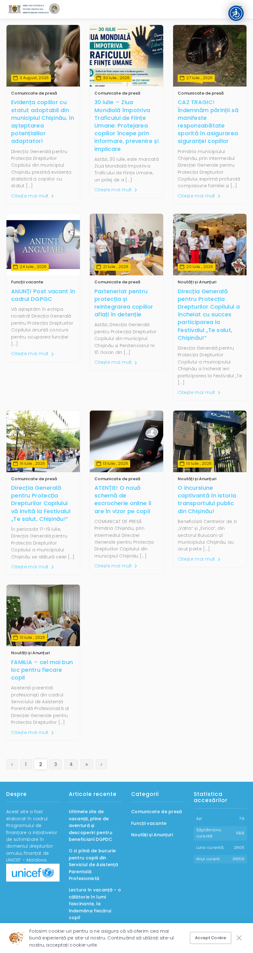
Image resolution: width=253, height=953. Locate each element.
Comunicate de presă (34, 93)
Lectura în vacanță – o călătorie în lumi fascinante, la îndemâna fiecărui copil (95, 904)
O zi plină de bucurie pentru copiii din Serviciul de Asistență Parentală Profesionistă (93, 865)
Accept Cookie (210, 938)
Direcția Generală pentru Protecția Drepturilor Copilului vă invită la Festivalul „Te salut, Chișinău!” (40, 503)
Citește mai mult (30, 196)
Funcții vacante (27, 282)
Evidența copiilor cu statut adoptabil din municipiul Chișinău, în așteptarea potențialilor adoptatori (42, 121)
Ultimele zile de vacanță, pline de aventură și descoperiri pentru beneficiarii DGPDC (90, 825)
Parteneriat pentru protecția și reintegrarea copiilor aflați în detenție (123, 302)
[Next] (87, 764)
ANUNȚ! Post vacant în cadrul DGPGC (43, 295)
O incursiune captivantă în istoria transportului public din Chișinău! (207, 499)
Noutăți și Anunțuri (197, 282)
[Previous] (12, 764)
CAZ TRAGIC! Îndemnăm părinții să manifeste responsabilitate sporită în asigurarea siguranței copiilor (208, 121)
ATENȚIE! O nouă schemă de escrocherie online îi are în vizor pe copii (122, 499)
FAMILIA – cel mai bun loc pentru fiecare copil (42, 669)
